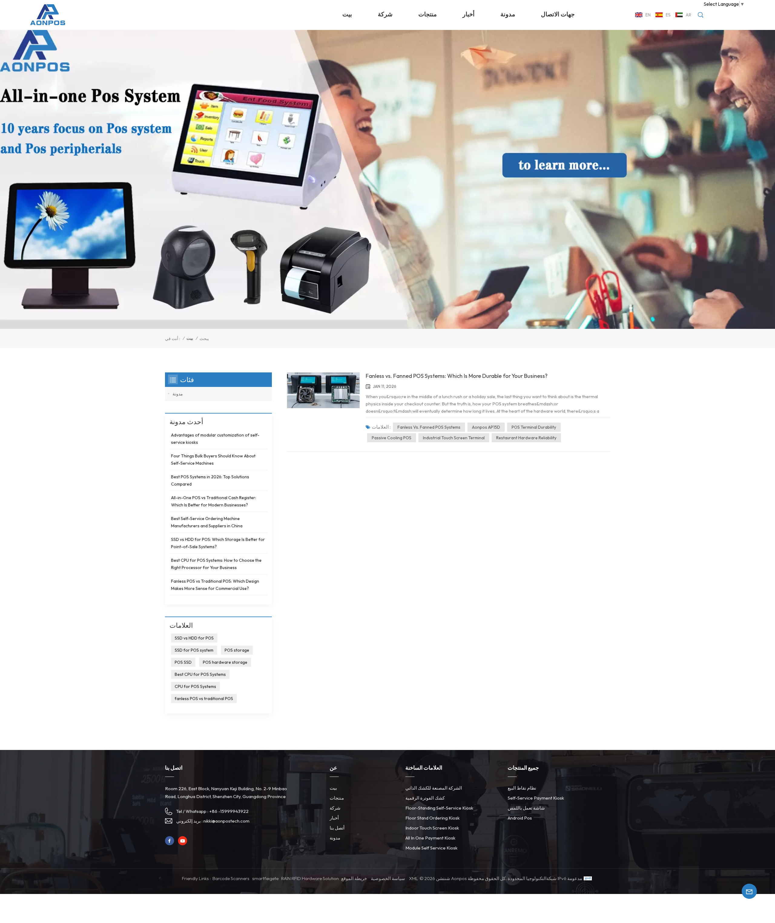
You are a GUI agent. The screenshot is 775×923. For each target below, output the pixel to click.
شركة (385, 14)
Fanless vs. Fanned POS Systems (428, 427)
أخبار (469, 14)
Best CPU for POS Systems (200, 674)
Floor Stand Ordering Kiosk (432, 818)
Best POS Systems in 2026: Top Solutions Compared (210, 480)
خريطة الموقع (354, 878)
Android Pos (520, 818)
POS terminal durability (534, 427)
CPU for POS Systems (195, 686)
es (668, 15)
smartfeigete (265, 878)
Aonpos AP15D (486, 427)
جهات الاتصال (558, 14)
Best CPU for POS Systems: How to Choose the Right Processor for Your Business (216, 564)
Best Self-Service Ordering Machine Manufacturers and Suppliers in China (206, 522)
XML (413, 878)
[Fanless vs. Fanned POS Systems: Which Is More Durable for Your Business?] (323, 390)
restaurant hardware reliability (526, 437)
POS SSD (183, 662)
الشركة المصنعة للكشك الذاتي (433, 788)
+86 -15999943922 (229, 811)
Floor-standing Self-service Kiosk (439, 808)
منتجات (427, 14)
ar (688, 15)
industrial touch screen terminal (454, 437)
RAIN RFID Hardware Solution (310, 878)
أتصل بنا (337, 828)
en (648, 15)
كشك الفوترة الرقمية (425, 798)
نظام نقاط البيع (522, 788)
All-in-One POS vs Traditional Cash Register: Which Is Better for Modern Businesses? (213, 501)
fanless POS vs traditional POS (204, 698)
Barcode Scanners (231, 878)
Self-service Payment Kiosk (536, 798)
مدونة (507, 14)
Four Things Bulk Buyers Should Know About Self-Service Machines (213, 459)
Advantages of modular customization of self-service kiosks (215, 438)
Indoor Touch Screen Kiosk (432, 828)
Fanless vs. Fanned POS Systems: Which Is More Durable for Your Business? (457, 375)
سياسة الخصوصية (388, 878)
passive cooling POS (391, 437)
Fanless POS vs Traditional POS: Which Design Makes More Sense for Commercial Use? (215, 584)
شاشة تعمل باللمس (526, 808)
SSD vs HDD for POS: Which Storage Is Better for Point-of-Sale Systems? (218, 543)
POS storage (237, 650)
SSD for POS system (194, 650)
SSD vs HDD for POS (194, 638)
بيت (347, 14)
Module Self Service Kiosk (431, 848)
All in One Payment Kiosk (430, 838)
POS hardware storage (225, 662)
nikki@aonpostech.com (226, 821)
